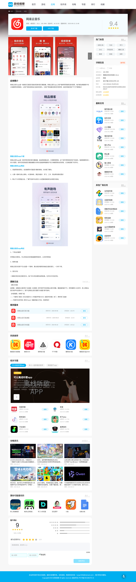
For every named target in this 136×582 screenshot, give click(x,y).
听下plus (63, 417)
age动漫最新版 (109, 227)
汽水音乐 (22, 427)
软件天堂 (107, 118)
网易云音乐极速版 (23, 318)
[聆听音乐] (14, 419)
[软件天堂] (99, 120)
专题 (84, 4)
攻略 (74, 4)
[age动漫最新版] (99, 229)
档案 (103, 4)
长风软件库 (108, 191)
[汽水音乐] (14, 429)
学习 (121, 45)
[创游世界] (99, 238)
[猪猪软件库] (99, 174)
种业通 (106, 154)
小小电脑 (107, 127)
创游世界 (107, 236)
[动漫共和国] (99, 202)
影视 (110, 54)
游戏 (43, 4)
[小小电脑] (99, 129)
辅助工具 (121, 49)
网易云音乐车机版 (23, 325)
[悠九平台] (99, 147)
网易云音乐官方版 (23, 311)
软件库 (63, 4)
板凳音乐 (63, 427)
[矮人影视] (99, 165)
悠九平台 (107, 145)
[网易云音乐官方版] (13, 311)
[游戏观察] (16, 4)
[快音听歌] (14, 409)
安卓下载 (34, 28)
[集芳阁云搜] (99, 111)
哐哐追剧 (107, 218)
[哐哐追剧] (99, 220)
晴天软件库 (108, 136)
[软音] (54, 409)
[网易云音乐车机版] (13, 325)
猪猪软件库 (108, 172)
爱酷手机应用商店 (110, 209)
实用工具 (100, 45)
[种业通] (99, 156)
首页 (34, 4)
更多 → (87, 336)
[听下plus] (54, 419)
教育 (100, 54)
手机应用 (18, 11)
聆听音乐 (22, 417)
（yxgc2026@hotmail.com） (85, 575)
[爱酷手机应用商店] (99, 211)
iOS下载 (51, 28)
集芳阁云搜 (108, 109)
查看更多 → (86, 441)
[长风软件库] (99, 193)
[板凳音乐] (54, 429)
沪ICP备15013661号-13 (86, 578)
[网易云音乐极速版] (13, 318)
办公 (100, 49)
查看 (84, 311)
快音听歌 (22, 407)
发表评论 (81, 561)
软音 (61, 407)
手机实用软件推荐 (111, 49)
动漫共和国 (108, 200)
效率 (121, 54)
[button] (10, 56)
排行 (93, 4)
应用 (53, 4)
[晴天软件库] (99, 138)
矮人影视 (107, 163)
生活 (110, 45)
